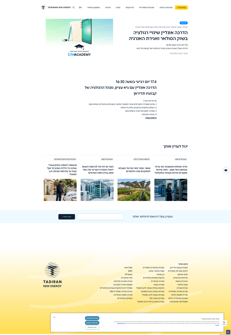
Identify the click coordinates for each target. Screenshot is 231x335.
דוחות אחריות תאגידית (178, 271)
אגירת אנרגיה (182, 288)
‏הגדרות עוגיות (92, 327)
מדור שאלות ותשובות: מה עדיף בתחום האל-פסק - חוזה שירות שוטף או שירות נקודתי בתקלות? (171, 169)
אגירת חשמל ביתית (179, 295)
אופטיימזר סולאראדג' (178, 301)
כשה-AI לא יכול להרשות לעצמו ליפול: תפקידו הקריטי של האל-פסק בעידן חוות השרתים (98, 169)
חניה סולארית (126, 278)
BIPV (130, 271)
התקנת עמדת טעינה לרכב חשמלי (150, 288)
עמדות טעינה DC (157, 298)
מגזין (118, 7)
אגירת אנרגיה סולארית (178, 291)
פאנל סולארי (182, 284)
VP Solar (128, 274)
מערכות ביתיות (166, 7)
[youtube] (45, 311)
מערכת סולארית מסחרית (153, 267)
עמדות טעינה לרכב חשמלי (153, 295)
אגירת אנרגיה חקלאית (123, 281)
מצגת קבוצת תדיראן (179, 267)
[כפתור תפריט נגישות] (228, 332)
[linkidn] (52, 311)
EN (80, 7)
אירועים (183, 23)
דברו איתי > (66, 217)
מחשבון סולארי (93, 7)
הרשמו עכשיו (151, 118)
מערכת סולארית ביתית (178, 298)
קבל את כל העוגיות (92, 318)
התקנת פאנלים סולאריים (153, 278)
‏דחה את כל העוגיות (92, 323)
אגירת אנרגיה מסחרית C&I (121, 291)
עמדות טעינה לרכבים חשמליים (65, 159)
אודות (108, 7)
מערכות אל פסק (180, 159)
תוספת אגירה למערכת (122, 284)
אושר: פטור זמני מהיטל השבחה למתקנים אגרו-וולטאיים (134, 170)
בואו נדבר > (181, 7)
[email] (226, 170)
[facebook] (59, 311)
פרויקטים (130, 7)
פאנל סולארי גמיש (156, 271)
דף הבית (185, 27)
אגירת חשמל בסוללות (123, 295)
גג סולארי (160, 274)
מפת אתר (128, 267)
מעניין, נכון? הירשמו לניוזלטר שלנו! (153, 216)
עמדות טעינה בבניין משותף (152, 291)
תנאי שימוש (183, 274)
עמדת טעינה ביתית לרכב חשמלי (150, 301)
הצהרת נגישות (182, 281)
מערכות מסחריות (146, 7)
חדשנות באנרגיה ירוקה (141, 159)
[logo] (56, 7)
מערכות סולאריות (124, 298)
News (179, 27)
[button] (224, 323)
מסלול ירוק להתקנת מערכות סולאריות (116, 288)
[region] (137, 322)
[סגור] (54, 317)
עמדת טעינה (158, 284)
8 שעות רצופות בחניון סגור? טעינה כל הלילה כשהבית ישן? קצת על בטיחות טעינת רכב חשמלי (62, 170)
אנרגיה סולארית (157, 281)
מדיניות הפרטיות (180, 278)
